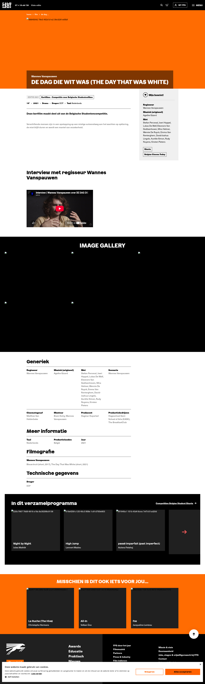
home (29, 14)
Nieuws (74, 661)
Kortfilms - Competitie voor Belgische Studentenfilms (67, 97)
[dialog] (102, 672)
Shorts (147, 149)
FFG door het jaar (122, 645)
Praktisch (76, 656)
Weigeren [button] (149, 672)
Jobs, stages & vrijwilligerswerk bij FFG (178, 654)
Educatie (75, 651)
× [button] (200, 664)
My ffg (182, 5)
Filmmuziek (119, 649)
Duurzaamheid (165, 651)
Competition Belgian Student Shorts (174, 503)
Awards (74, 646)
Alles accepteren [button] (182, 672)
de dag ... (45, 14)
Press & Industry (121, 656)
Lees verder (36, 674)
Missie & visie (165, 647)
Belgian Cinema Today (154, 154)
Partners (117, 652)
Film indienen (120, 660)
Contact (162, 658)
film (36, 14)
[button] (68, 677)
